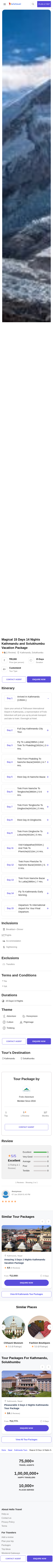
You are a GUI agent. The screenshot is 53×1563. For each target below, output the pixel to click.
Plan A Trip (44, 4)
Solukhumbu (37, 653)
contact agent (13, 1559)
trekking (11, 1028)
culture (10, 1022)
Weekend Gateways (11, 1553)
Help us (5, 1514)
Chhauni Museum (13, 1343)
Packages (6, 1545)
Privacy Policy (8, 1522)
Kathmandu (25, 653)
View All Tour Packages (26, 1439)
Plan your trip (8, 1541)
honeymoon (32, 1016)
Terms (4, 1526)
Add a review (8, 1537)
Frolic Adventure (26, 1097)
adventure (11, 1016)
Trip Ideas (6, 1549)
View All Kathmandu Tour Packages (26, 1294)
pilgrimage (29, 1022)
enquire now (39, 1559)
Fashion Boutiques (39, 1343)
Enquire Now (26, 1283)
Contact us (6, 1518)
